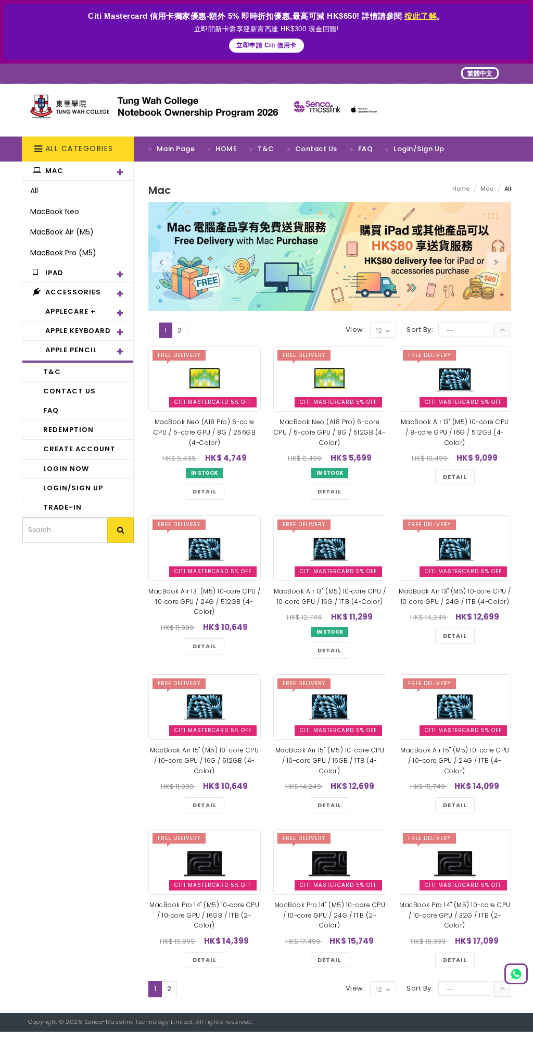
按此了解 (420, 15)
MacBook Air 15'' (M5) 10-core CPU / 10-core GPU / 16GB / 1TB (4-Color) (330, 760)
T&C (266, 149)
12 (379, 331)
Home (460, 188)
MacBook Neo (54, 211)
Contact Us (316, 149)
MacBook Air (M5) (62, 232)
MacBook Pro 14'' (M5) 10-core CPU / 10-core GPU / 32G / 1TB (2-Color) (455, 915)
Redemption (179, 173)
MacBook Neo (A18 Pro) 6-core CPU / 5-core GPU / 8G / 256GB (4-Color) (205, 432)
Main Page (176, 149)
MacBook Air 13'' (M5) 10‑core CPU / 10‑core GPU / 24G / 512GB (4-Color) (204, 601)
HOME (226, 149)
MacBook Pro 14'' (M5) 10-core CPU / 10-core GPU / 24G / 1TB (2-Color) (330, 915)
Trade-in (238, 173)
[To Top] (502, 330)
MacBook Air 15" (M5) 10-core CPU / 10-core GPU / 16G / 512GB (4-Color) (204, 760)
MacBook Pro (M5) (63, 253)
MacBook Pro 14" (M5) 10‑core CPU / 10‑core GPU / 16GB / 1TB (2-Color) (204, 915)
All (34, 190)
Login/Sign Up (419, 149)
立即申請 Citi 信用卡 (266, 45)
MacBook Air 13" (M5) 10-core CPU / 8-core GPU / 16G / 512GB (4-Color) (455, 432)
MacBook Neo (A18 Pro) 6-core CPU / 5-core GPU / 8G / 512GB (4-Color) (330, 432)
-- (450, 331)
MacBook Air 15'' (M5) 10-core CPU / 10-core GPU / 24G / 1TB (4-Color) (455, 760)
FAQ (365, 149)
